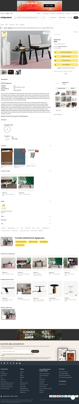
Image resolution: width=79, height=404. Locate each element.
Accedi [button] (75, 17)
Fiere (21, 379)
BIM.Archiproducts (23, 388)
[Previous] (2, 49)
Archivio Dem (22, 384)
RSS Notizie (66, 399)
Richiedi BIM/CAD (66, 60)
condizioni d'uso (15, 357)
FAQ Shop (41, 392)
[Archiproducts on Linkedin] (19, 363)
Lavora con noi (3, 381)
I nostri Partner (4, 375)
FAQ (1, 377)
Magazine (22, 377)
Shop (41, 377)
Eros (60, 48)
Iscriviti (36, 351)
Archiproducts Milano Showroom (7, 382)
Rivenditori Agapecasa (58, 114)
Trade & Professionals (60, 13)
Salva (66, 73)
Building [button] (7, 13)
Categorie (22, 371)
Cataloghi (3, 145)
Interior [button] (2, 13)
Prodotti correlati (5, 171)
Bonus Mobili (42, 381)
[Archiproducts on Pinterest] (7, 363)
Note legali (42, 390)
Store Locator (42, 379)
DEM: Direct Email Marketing (64, 375)
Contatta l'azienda (61, 88)
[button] (39, 13)
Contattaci (3, 379)
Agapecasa (57, 39)
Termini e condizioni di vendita (46, 388)
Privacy (42, 399)
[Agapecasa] (57, 34)
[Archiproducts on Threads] (13, 363)
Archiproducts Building (24, 390)
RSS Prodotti (71, 399)
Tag (2, 223)
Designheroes (23, 392)
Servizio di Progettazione (45, 373)
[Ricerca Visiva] (44, 17)
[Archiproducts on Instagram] (4, 363)
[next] (75, 110)
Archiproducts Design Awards (6, 386)
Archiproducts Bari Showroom (7, 384)
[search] (15, 17)
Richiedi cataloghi (66, 56)
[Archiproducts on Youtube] (16, 363)
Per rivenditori (52, 13)
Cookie (51, 399)
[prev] (72, 110)
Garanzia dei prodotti (44, 384)
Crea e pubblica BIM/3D (63, 373)
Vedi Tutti (58, 110)
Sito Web (72, 88)
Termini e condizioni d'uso (58, 399)
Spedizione (42, 382)
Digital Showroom (62, 384)
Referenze (3, 220)
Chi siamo (3, 371)
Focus (21, 381)
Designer (22, 375)
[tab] (40, 13)
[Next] (49, 49)
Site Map (76, 399)
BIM (11, 13)
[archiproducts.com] (6, 17)
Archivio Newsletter (24, 382)
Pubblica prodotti (46, 13)
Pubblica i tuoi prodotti (63, 371)
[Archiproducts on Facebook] (2, 363)
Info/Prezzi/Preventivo (66, 52)
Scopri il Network (4, 373)
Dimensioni (4, 119)
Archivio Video (23, 386)
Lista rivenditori (66, 64)
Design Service (68, 13)
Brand (21, 373)
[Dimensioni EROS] (11, 133)
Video (2, 216)
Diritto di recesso (43, 386)
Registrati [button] (10, 27)
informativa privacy (22, 357)
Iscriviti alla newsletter (5, 388)
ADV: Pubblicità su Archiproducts (65, 377)
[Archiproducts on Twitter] (10, 363)
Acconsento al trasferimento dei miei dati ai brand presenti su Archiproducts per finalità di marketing (17, 355)
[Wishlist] (68, 17)
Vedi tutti (40, 230)
